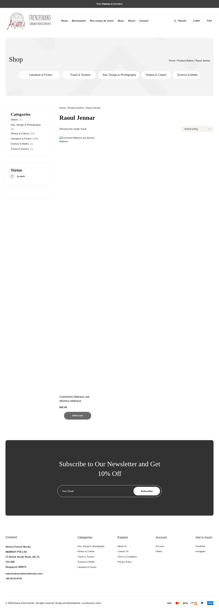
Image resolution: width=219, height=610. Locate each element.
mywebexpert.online (91, 603)
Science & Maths (187, 74)
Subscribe (147, 491)
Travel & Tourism (80, 74)
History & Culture (156, 74)
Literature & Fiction (40, 74)
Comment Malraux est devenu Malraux (74, 398)
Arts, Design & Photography (119, 74)
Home (172, 60)
